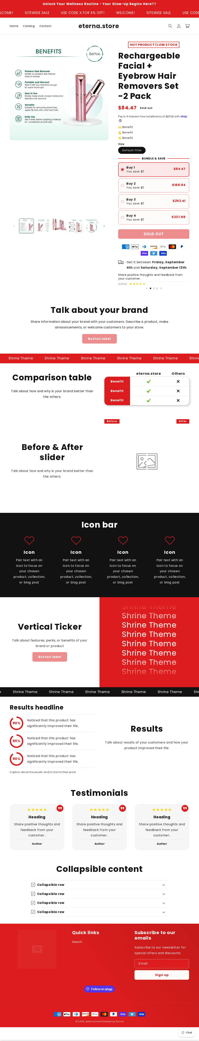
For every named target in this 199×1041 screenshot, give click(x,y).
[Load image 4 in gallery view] (75, 226)
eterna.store (93, 1021)
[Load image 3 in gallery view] (59, 226)
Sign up (162, 975)
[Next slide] (161, 288)
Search (77, 942)
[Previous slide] (146, 288)
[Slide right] (104, 226)
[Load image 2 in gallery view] (43, 226)
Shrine (119, 1021)
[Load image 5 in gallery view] (92, 226)
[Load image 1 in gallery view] (26, 226)
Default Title (134, 151)
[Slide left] (14, 226)
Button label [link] (99, 339)
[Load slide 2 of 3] (153, 288)
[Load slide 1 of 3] (150, 288)
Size (121, 144)
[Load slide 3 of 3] (157, 288)
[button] (170, 26)
